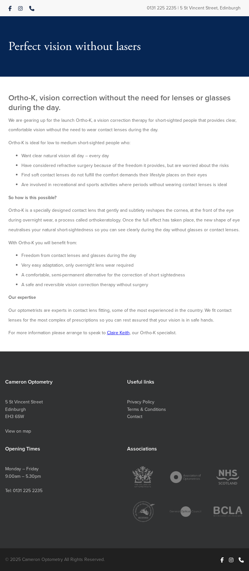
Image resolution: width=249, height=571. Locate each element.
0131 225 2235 (161, 8)
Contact (134, 416)
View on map (18, 431)
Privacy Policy (140, 402)
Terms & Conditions (146, 409)
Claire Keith (118, 332)
